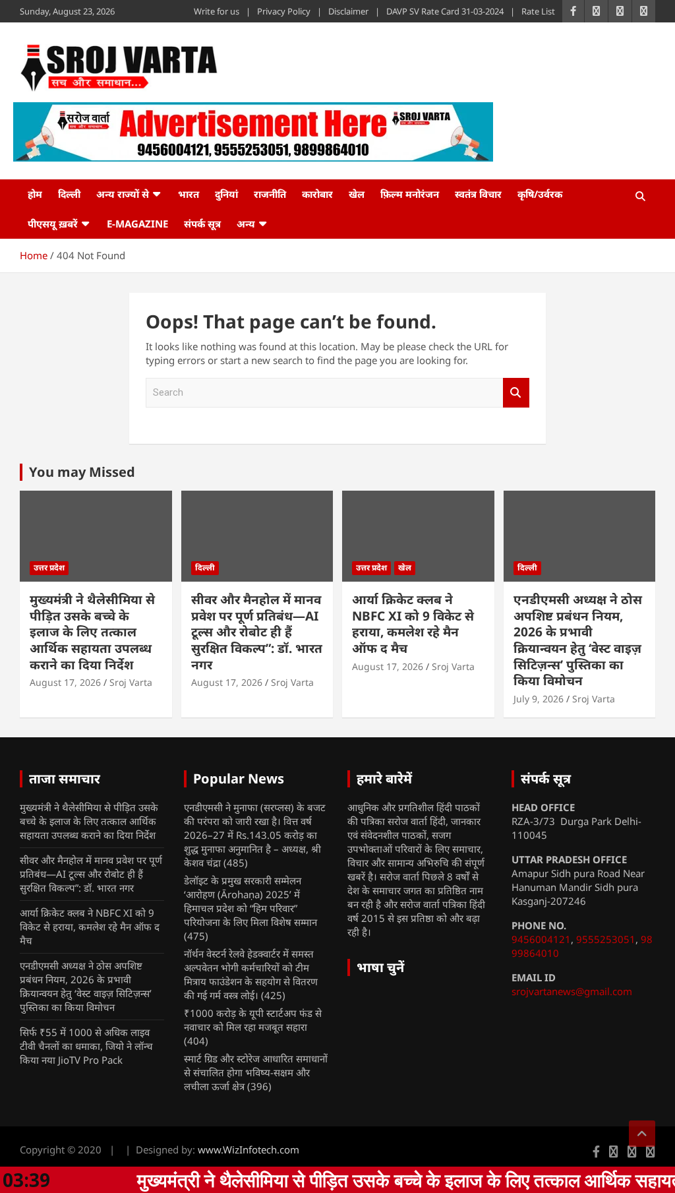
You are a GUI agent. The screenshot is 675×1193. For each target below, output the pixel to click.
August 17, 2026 (65, 682)
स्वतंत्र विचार (478, 193)
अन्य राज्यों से (122, 193)
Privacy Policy (283, 11)
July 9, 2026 (539, 698)
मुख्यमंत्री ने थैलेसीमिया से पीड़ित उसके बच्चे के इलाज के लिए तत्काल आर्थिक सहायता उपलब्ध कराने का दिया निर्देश (92, 632)
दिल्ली (69, 193)
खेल (357, 193)
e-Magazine (137, 223)
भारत (188, 193)
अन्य (246, 223)
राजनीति (270, 193)
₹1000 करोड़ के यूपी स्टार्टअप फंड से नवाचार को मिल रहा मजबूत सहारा (253, 1019)
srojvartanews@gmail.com (572, 991)
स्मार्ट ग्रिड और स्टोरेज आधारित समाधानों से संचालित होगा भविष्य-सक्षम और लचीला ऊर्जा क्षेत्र (256, 1072)
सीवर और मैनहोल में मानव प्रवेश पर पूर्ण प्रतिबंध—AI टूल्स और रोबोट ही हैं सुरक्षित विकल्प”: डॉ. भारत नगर (256, 632)
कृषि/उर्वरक (539, 193)
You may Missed (82, 472)
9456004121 (541, 939)
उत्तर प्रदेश (49, 567)
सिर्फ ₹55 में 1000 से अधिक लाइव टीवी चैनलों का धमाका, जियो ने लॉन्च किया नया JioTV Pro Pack (86, 1045)
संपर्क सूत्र (202, 223)
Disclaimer (348, 11)
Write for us (216, 11)
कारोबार (317, 193)
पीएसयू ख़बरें (53, 223)
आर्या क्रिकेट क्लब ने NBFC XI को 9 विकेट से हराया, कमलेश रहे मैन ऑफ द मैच (413, 624)
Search (516, 393)
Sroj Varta (130, 682)
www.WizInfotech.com (248, 1149)
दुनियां (226, 193)
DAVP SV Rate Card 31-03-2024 (445, 11)
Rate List (538, 11)
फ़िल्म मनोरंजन (409, 193)
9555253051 (605, 939)
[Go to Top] (642, 1133)
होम (35, 193)
